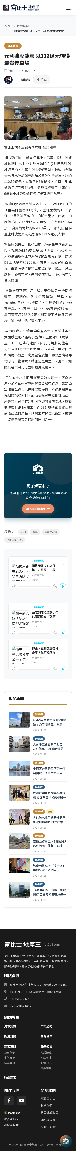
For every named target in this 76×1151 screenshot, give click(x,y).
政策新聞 (10, 1036)
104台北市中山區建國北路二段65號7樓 (35, 992)
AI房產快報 (11, 1125)
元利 (23, 532)
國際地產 (46, 1036)
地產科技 (46, 1058)
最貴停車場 (50, 532)
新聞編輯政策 (49, 1112)
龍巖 (35, 532)
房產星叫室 (11, 1119)
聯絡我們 (46, 1105)
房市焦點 (23, 26)
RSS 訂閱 (50, 1127)
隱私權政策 (48, 1120)
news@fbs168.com (23, 1006)
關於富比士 (48, 1098)
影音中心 (46, 1063)
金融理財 (9, 1058)
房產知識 (46, 1068)
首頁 (7, 26)
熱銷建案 (10, 1077)
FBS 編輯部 (22, 80)
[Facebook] (9, 1100)
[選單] (68, 8)
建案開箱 (9, 1063)
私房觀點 (46, 1053)
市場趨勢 (46, 1026)
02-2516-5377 (19, 999)
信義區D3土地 (15, 539)
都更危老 (9, 1053)
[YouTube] (21, 1100)
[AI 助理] (66, 1141)
